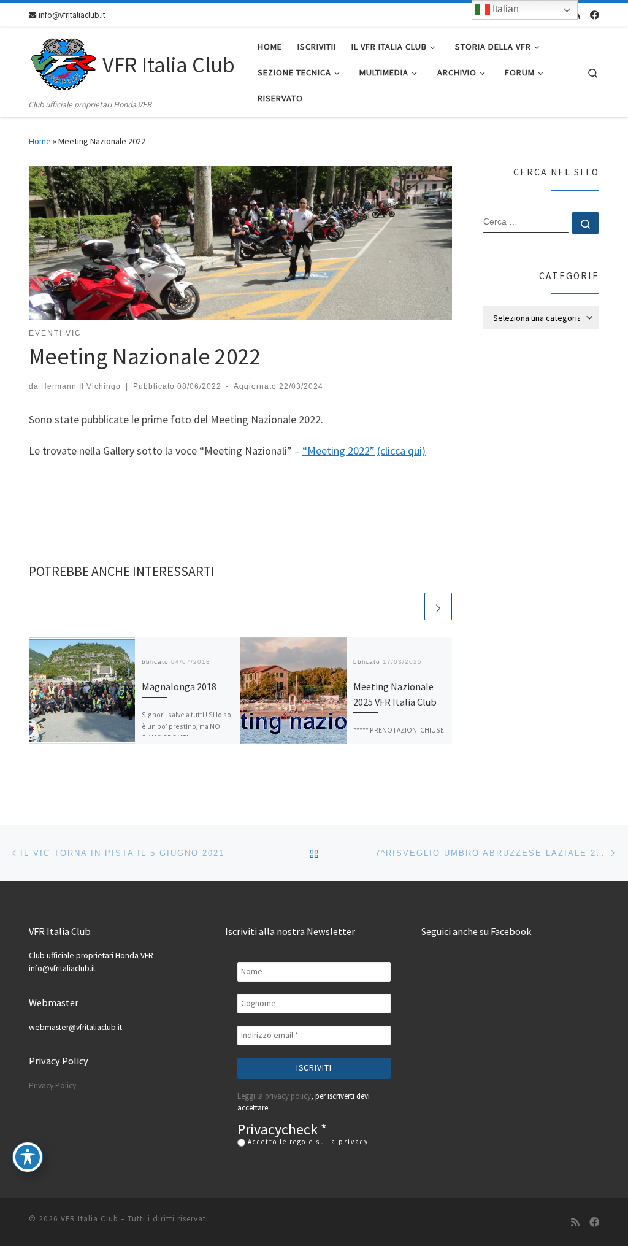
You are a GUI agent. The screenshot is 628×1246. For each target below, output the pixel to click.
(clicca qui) (401, 451)
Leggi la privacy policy (274, 1096)
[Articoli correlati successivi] (438, 606)
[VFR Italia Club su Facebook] (594, 15)
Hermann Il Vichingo (81, 386)
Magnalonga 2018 (179, 686)
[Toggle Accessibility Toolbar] (27, 1157)
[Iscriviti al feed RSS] (575, 1222)
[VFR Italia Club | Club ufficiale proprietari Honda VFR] (63, 63)
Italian (504, 9)
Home (40, 141)
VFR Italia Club (89, 1218)
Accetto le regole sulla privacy (307, 1141)
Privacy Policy (52, 1085)
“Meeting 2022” (338, 451)
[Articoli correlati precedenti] (409, 606)
